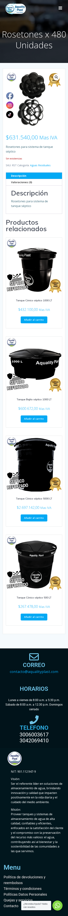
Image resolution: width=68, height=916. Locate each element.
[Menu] (60, 8)
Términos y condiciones (23, 888)
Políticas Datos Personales (25, 894)
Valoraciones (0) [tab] (21, 182)
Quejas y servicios (18, 900)
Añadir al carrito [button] (34, 319)
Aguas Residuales (40, 165)
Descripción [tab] (18, 175)
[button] (56, 77)
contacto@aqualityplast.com (34, 671)
